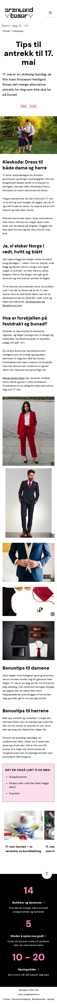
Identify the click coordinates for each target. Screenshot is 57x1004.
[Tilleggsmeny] (50, 12)
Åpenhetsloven (38, 999)
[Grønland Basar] (19, 12)
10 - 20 (15, 26)
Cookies (6, 999)
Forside (6, 31)
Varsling (50, 999)
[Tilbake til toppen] (47, 874)
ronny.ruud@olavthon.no (28, 994)
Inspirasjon (18, 31)
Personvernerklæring (21, 999)
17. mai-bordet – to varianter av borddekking (23, 849)
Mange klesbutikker (14, 378)
